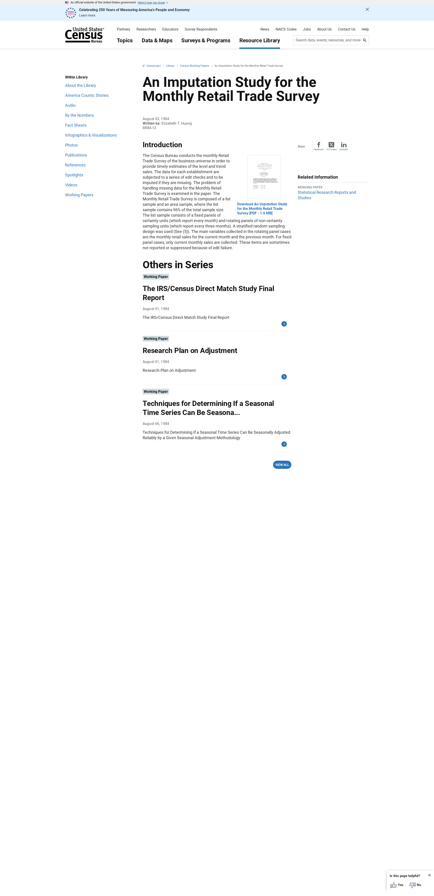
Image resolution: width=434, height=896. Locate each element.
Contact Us (346, 29)
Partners (123, 29)
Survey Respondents (201, 29)
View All (282, 465)
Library (170, 65)
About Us (324, 29)
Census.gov (153, 65)
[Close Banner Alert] (367, 13)
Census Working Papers (195, 65)
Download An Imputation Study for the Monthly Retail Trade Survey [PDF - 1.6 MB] (262, 208)
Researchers (146, 29)
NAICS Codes (286, 29)
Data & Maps (157, 40)
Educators (170, 29)
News (264, 29)
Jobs (307, 29)
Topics (125, 40)
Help (365, 29)
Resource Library (259, 40)
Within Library (76, 77)
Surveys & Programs (205, 40)
